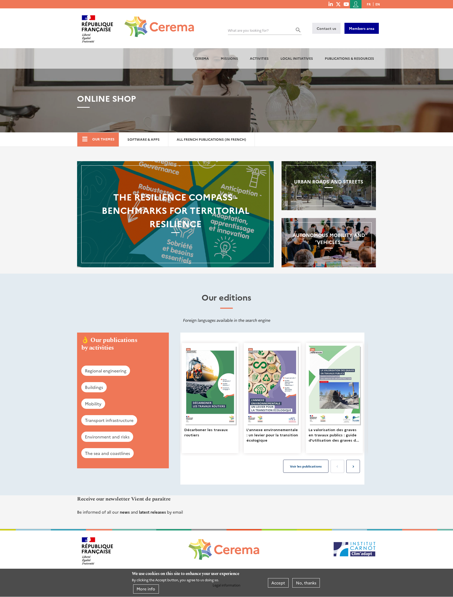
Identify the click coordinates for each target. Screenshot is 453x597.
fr (369, 4)
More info (146, 588)
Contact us (326, 28)
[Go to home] (156, 22)
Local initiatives (297, 58)
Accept (278, 582)
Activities (259, 58)
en (377, 4)
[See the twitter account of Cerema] (338, 4)
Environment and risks (107, 436)
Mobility (93, 403)
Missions (229, 58)
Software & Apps (143, 139)
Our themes (103, 139)
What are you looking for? (248, 30)
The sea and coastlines (107, 453)
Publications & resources (349, 58)
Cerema (202, 58)
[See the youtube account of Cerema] (346, 4)
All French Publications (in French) (211, 139)
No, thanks (306, 582)
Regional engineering (105, 370)
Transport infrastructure (109, 420)
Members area (361, 28)
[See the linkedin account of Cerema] (330, 4)
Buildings (94, 387)
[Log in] (356, 4)
